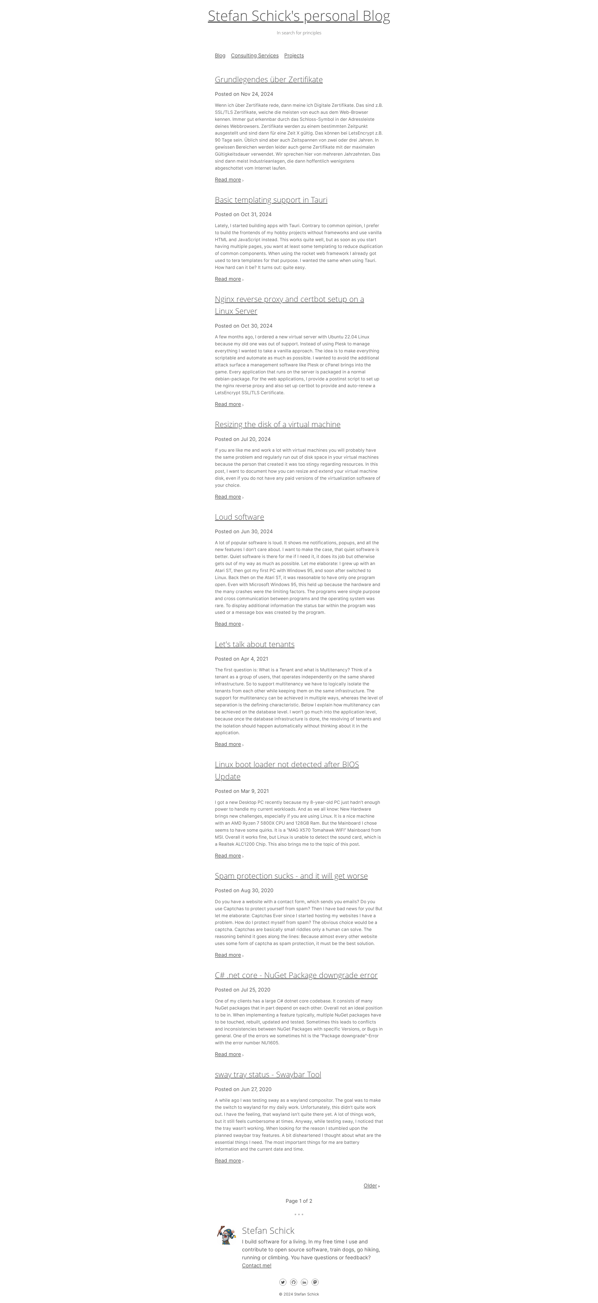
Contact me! (256, 1265)
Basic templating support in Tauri (271, 199)
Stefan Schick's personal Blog (299, 15)
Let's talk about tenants (255, 644)
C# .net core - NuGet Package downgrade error (296, 975)
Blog (220, 55)
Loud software (239, 517)
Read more (228, 179)
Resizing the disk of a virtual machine (278, 424)
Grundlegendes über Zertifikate (269, 79)
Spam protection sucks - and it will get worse (291, 875)
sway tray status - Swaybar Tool (268, 1074)
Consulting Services (255, 55)
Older (370, 1185)
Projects (294, 55)
